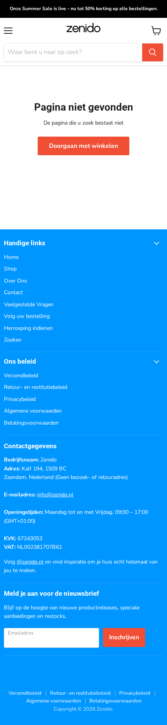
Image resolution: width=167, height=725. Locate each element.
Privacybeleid (20, 399)
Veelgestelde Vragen (29, 304)
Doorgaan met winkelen (83, 146)
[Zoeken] (152, 52)
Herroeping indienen (28, 328)
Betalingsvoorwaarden (31, 423)
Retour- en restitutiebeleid (35, 387)
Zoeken (12, 339)
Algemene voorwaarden (33, 411)
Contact (13, 292)
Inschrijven (124, 637)
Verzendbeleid (21, 375)
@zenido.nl (30, 561)
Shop (10, 268)
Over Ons (15, 280)
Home (11, 257)
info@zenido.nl (55, 494)
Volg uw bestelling (27, 316)
